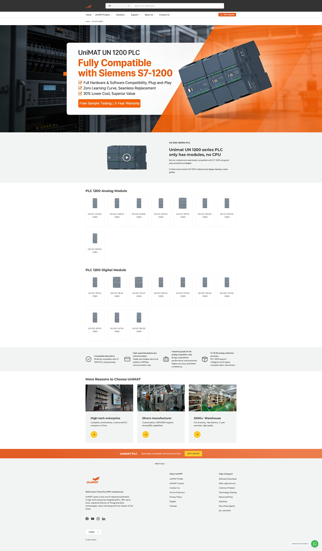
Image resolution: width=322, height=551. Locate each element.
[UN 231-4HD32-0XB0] (95, 203)
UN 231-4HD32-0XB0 (95, 215)
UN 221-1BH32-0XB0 (139, 330)
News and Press (226, 497)
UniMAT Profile (176, 479)
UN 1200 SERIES (97, 21)
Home (88, 15)
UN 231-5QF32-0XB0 (161, 215)
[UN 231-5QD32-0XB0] (205, 203)
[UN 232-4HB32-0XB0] (139, 203)
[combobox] (165, 6)
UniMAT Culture (177, 483)
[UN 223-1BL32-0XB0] (117, 282)
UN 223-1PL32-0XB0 (139, 294)
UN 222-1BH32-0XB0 (205, 294)
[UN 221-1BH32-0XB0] (139, 317)
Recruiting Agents (227, 506)
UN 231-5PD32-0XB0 (227, 215)
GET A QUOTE (193, 453)
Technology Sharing (227, 492)
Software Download (227, 479)
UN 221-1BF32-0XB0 (95, 294)
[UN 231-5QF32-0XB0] (161, 203)
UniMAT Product (102, 15)
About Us (149, 15)
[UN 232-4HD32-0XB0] (117, 203)
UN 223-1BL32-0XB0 (117, 294)
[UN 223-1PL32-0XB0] (139, 282)
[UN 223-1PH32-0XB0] (183, 282)
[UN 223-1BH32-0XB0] (161, 282)
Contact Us (164, 15)
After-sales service (227, 483)
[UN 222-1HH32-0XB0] (227, 282)
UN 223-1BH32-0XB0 (161, 294)
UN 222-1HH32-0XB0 (227, 294)
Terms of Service (177, 492)
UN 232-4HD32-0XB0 (117, 215)
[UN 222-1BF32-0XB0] (95, 317)
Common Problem (227, 488)
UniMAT (93, 540)
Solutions (120, 15)
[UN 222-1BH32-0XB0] (205, 282)
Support (134, 15)
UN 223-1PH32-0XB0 (183, 294)
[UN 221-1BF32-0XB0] (95, 282)
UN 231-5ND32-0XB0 (95, 250)
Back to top (159, 464)
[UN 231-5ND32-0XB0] (95, 238)
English (173, 501)
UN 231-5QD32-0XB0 (205, 215)
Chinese (173, 506)
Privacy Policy (176, 497)
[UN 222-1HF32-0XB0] (117, 317)
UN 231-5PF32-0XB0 (183, 215)
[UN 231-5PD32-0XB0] (227, 203)
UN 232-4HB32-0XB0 (139, 215)
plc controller (225, 510)
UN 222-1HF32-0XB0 (117, 330)
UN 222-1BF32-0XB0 (95, 330)
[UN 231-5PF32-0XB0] (183, 203)
